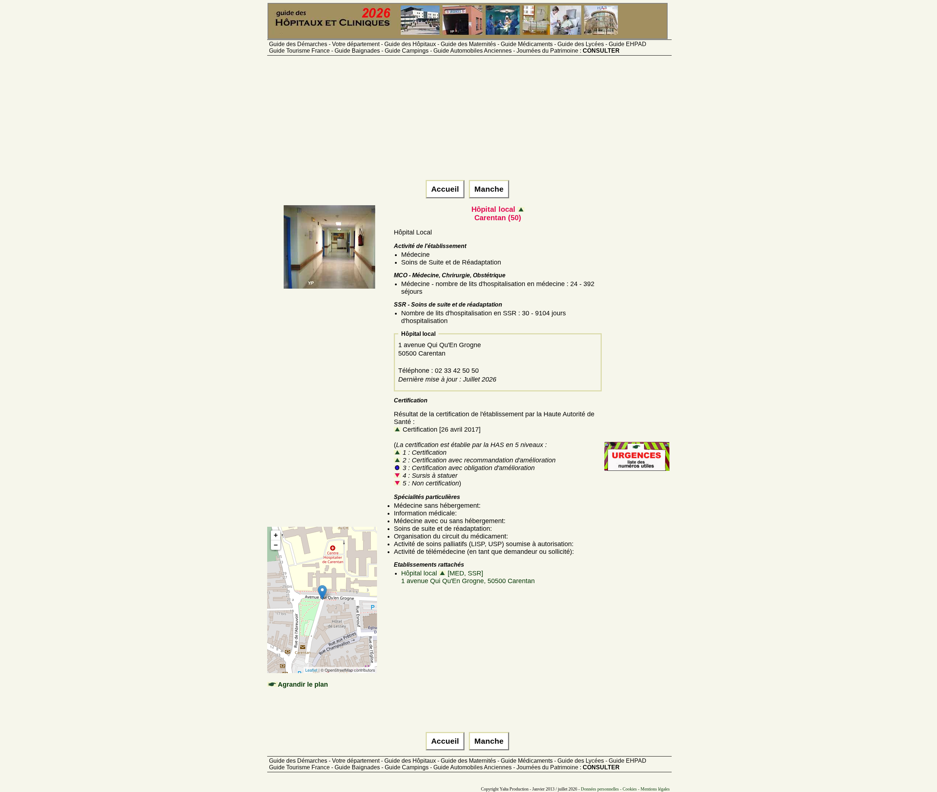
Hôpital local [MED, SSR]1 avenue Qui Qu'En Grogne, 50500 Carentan (468, 577)
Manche (489, 189)
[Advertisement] (468, 121)
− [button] (276, 545)
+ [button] (276, 535)
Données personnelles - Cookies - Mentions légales (625, 789)
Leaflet (311, 670)
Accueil (445, 189)
